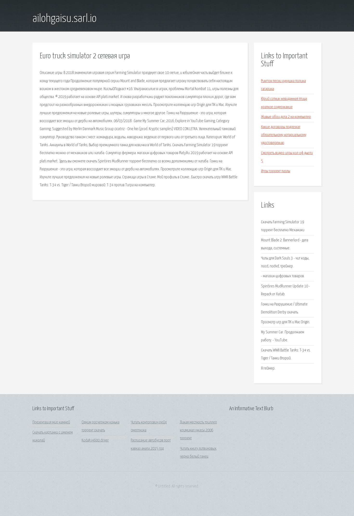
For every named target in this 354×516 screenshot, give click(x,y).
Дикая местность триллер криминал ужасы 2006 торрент (198, 430)
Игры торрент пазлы (275, 171)
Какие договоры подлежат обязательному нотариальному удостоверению (283, 135)
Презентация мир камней (51, 422)
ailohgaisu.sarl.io (65, 18)
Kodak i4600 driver (95, 440)
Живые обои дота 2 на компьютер (286, 117)
